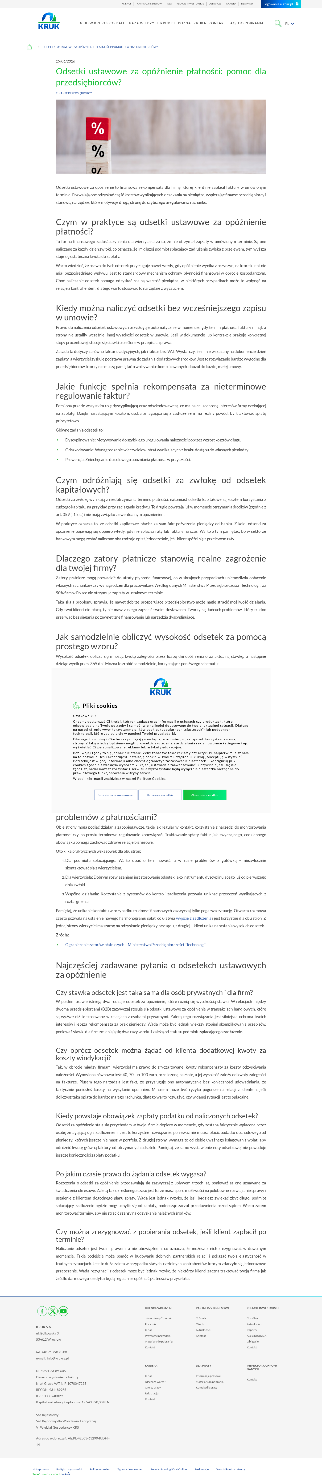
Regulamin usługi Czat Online (168, 1469)
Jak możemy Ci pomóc (158, 1318)
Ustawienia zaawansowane (116, 794)
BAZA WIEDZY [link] (141, 23)
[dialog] (161, 740)
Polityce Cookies (151, 778)
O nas (148, 1330)
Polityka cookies (100, 1469)
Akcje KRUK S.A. (257, 1336)
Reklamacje (201, 1469)
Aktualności (203, 1330)
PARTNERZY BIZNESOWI (149, 3)
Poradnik (150, 1324)
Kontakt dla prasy (206, 1387)
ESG (169, 3)
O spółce (252, 1318)
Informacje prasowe (208, 1376)
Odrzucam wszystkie (160, 794)
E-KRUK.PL (166, 23)
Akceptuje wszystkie (204, 794)
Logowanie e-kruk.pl (278, 4)
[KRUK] (49, 21)
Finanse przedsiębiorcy (74, 93)
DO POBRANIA (251, 23)
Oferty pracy (153, 1387)
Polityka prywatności (69, 1469)
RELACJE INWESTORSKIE (190, 3)
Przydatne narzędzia (157, 1336)
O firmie (201, 1318)
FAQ (232, 23)
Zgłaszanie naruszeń (130, 1469)
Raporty (252, 1330)
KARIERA (231, 3)
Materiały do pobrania (159, 1341)
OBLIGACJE (215, 3)
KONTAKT (217, 23)
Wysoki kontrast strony (230, 1469)
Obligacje (253, 1341)
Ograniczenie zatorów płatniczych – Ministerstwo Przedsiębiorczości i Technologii (135, 944)
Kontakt (150, 1347)
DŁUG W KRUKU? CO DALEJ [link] (102, 23)
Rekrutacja (151, 1393)
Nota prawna (41, 1469)
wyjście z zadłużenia (193, 918)
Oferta (200, 1324)
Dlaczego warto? (155, 1382)
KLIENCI (126, 3)
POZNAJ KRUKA (192, 23)
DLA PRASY (247, 3)
